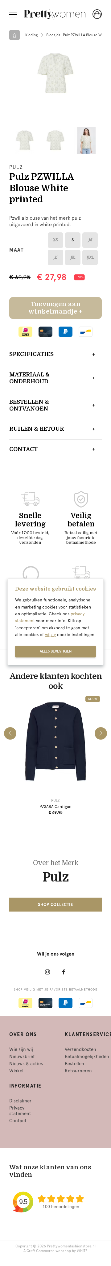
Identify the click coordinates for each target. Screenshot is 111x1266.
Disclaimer (20, 1101)
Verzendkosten (80, 1049)
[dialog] (55, 621)
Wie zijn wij (21, 1049)
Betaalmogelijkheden (87, 1056)
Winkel (16, 1071)
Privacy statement (20, 1110)
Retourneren (78, 1071)
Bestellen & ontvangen (29, 405)
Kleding (31, 35)
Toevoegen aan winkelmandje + (55, 308)
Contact (23, 449)
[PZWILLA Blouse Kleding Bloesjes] (55, 73)
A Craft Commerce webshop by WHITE (55, 1251)
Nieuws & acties (26, 1063)
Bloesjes (53, 35)
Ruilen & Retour (36, 429)
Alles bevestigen (56, 651)
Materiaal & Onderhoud (29, 378)
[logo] (54, 14)
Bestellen (74, 1063)
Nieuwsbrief (22, 1056)
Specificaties (31, 354)
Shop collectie (55, 904)
